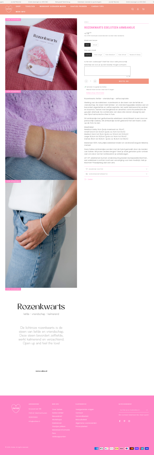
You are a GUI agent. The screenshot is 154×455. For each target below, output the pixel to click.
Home (86, 22)
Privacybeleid (81, 426)
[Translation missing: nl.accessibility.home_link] (8, 9)
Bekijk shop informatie (95, 93)
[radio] (87, 45)
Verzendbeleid (82, 416)
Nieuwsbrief (57, 416)
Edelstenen (57, 423)
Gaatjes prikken (59, 426)
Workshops (57, 419)
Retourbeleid (81, 419)
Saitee (13, 447)
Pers (54, 433)
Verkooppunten (59, 436)
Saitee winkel (57, 413)
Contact (79, 413)
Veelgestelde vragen (85, 409)
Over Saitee (57, 409)
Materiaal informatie (61, 430)
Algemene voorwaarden (86, 423)
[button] (132, 9)
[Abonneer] (147, 410)
